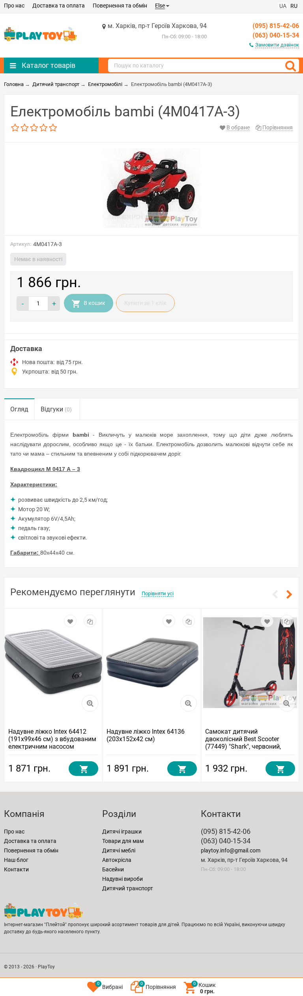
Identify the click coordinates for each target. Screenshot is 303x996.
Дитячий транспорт (127, 888)
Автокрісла (116, 860)
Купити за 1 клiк (145, 303)
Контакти (16, 869)
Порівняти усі (158, 593)
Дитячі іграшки (122, 831)
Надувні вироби (122, 879)
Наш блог (16, 860)
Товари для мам (123, 841)
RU (293, 6)
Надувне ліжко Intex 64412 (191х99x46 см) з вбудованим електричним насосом (52, 739)
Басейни (113, 869)
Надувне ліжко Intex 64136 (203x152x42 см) (146, 735)
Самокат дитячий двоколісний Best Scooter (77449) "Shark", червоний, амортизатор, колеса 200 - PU (248, 743)
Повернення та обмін (120, 5)
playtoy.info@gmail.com (230, 850)
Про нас (14, 5)
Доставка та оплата (58, 5)
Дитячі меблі (118, 850)
